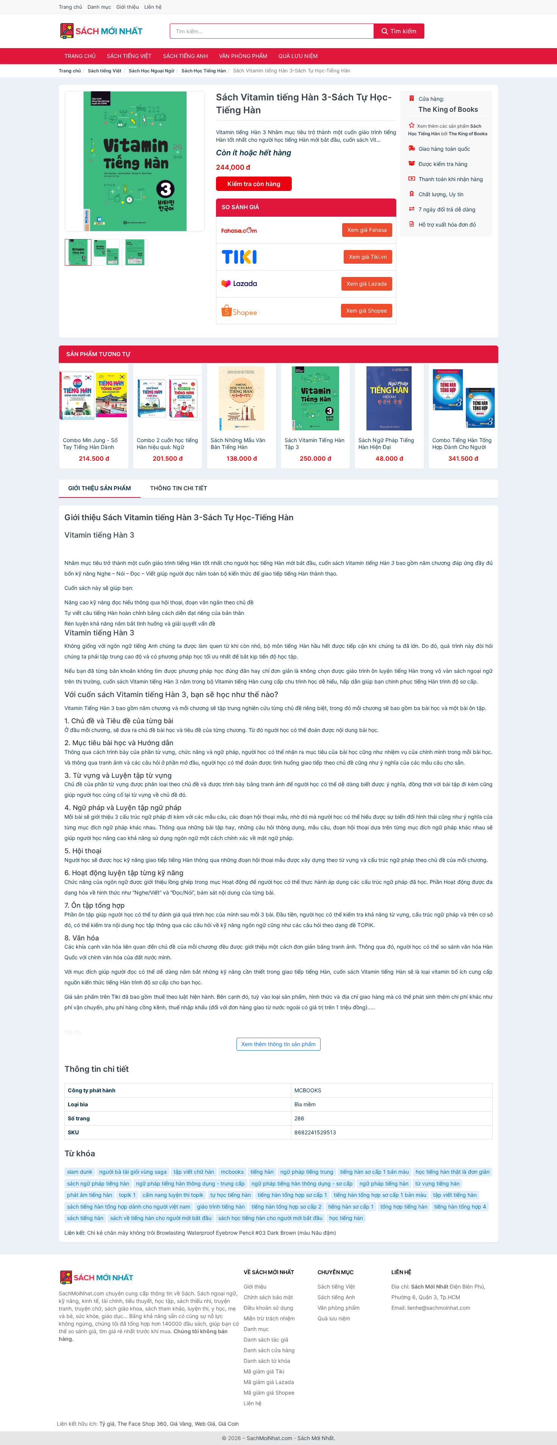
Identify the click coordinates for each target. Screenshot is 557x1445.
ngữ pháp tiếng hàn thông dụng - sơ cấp (302, 1183)
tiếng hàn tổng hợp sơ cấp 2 (286, 1206)
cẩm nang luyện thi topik (172, 1195)
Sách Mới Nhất (315, 1438)
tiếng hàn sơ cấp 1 (351, 1206)
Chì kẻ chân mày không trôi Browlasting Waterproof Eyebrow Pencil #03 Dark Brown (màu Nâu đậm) (211, 1232)
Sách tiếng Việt (129, 56)
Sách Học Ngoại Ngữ (151, 71)
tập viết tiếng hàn (455, 1195)
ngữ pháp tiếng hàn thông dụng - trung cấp (190, 1183)
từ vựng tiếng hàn (437, 1183)
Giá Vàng (181, 1423)
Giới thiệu (127, 7)
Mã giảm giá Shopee (269, 1392)
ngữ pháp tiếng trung (306, 1171)
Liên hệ (153, 7)
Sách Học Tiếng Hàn (203, 71)
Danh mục (99, 7)
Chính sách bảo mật (268, 1297)
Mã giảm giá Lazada (269, 1382)
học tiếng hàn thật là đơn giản (453, 1171)
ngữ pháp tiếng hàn (384, 1183)
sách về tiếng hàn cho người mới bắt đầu (160, 1218)
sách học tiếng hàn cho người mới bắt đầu (270, 1218)
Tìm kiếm (402, 31)
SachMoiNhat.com (269, 1438)
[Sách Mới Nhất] (97, 1277)
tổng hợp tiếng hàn (403, 1206)
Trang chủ (70, 7)
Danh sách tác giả (266, 1339)
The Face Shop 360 (142, 1423)
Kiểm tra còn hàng (253, 184)
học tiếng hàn (346, 1218)
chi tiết (178, 488)
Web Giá (205, 1423)
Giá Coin (228, 1423)
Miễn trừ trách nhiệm (269, 1318)
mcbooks (232, 1171)
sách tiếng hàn (85, 1218)
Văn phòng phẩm (243, 56)
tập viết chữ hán (194, 1171)
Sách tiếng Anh (185, 56)
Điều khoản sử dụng (268, 1307)
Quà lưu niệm (298, 56)
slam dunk (79, 1171)
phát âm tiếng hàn (89, 1195)
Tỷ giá (106, 1423)
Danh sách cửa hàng (269, 1350)
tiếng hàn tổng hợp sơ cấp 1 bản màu (380, 1195)
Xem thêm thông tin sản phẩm (278, 1044)
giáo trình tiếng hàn (221, 1206)
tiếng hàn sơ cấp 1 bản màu (374, 1171)
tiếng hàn (262, 1171)
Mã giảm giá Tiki (264, 1371)
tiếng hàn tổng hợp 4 (460, 1206)
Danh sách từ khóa (267, 1360)
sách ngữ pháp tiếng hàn (98, 1183)
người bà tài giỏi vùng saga (133, 1171)
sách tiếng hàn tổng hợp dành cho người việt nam (128, 1206)
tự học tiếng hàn (230, 1195)
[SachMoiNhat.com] (101, 31)
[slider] (78, 252)
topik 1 (127, 1195)
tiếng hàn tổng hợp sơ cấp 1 (292, 1195)
